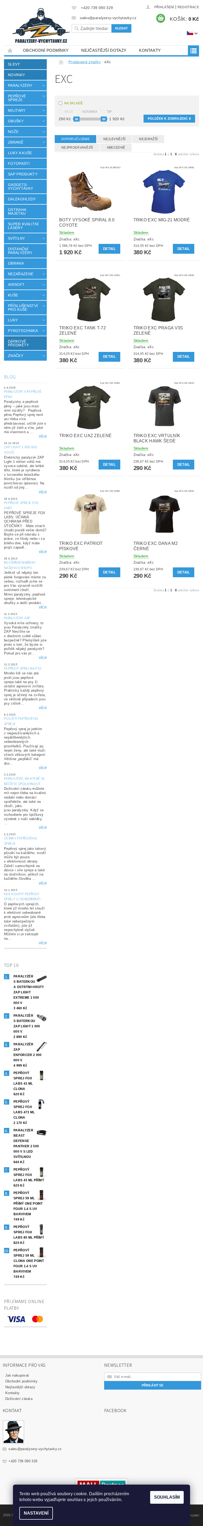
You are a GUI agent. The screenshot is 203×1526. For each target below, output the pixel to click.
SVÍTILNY (16, 238)
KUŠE (13, 295)
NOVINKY (16, 75)
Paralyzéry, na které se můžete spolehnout (24, 781)
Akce (68, 112)
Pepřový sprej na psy (22, 668)
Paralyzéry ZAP (17, 618)
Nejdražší (148, 139)
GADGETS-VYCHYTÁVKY (20, 187)
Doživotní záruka (19, 1399)
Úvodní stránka (10, 50)
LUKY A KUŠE (20, 153)
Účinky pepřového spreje (20, 841)
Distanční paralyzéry (20, 251)
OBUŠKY (16, 121)
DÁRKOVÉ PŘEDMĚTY (18, 343)
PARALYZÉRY (20, 85)
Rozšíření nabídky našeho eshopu (20, 565)
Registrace (188, 7)
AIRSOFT (16, 284)
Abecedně (116, 147)
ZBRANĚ (15, 142)
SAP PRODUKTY (23, 174)
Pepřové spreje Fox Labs (21, 505)
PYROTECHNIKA (23, 331)
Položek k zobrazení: (169, 118)
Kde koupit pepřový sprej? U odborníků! (22, 896)
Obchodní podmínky (45, 50)
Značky (15, 356)
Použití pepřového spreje (21, 721)
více (43, 436)
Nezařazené (20, 274)
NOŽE (13, 132)
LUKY (13, 320)
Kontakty (150, 50)
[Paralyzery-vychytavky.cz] (41, 26)
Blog (10, 377)
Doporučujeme (75, 139)
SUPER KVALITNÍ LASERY (23, 226)
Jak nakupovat (17, 1375)
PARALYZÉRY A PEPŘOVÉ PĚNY (22, 394)
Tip (109, 112)
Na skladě (73, 103)
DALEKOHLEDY (22, 199)
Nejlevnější (114, 139)
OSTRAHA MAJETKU (17, 211)
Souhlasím (167, 1497)
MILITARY (17, 110)
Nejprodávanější (77, 147)
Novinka (89, 112)
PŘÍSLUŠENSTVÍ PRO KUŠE (23, 308)
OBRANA (16, 263)
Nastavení (36, 1513)
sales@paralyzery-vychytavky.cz (35, 1449)
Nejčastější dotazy (103, 50)
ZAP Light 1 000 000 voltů (20, 450)
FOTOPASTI (19, 163)
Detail (109, 249)
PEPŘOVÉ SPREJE (17, 98)
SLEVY (14, 64)
